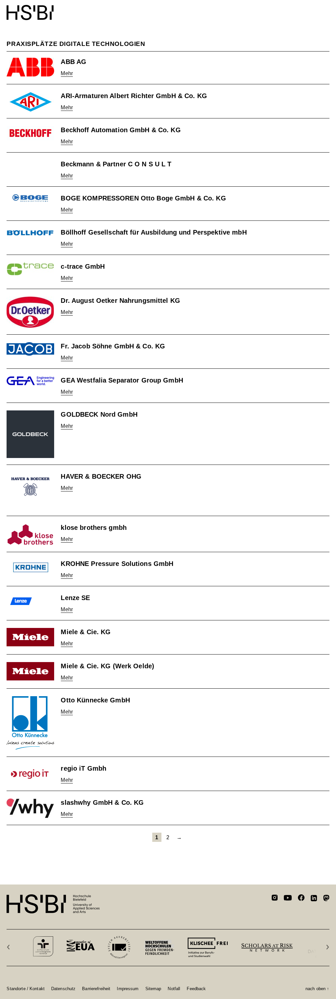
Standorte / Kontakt (25, 988)
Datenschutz (63, 988)
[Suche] (309, 9)
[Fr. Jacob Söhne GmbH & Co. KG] (30, 349)
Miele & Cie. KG (86, 631)
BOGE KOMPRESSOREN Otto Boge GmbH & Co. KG (143, 198)
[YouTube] (288, 898)
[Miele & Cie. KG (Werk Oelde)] (30, 671)
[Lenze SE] (30, 601)
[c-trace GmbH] (30, 268)
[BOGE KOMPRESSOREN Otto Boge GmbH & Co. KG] (30, 198)
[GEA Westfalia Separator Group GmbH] (30, 380)
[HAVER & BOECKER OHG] (30, 490)
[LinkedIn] (314, 899)
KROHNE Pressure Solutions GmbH (117, 563)
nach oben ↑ (317, 988)
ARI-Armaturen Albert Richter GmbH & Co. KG (134, 95)
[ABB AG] (30, 67)
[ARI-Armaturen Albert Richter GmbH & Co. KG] (30, 102)
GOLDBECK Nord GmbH (99, 414)
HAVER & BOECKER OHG (101, 476)
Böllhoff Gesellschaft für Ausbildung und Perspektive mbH (153, 232)
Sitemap (153, 988)
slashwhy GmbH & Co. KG (102, 802)
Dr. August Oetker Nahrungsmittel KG (120, 300)
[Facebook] (301, 898)
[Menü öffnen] (325, 9)
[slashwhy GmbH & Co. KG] (30, 808)
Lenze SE (75, 597)
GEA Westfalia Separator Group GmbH (122, 380)
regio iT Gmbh (83, 768)
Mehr (67, 73)
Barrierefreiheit (96, 988)
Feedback (196, 988)
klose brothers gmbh (93, 527)
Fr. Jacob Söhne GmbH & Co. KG (113, 346)
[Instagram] (275, 898)
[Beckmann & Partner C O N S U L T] (30, 164)
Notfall (174, 988)
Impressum (127, 988)
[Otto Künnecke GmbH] (30, 723)
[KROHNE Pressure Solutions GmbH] (30, 567)
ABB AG (73, 61)
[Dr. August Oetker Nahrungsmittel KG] (30, 312)
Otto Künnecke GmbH (95, 700)
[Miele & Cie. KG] (30, 637)
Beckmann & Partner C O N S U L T (116, 164)
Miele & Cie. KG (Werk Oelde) (107, 666)
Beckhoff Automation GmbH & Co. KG (120, 130)
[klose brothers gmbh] (30, 534)
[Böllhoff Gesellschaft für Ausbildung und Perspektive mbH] (30, 233)
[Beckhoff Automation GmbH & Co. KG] (30, 133)
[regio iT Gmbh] (30, 773)
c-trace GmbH (83, 266)
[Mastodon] (326, 899)
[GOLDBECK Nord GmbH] (30, 434)
